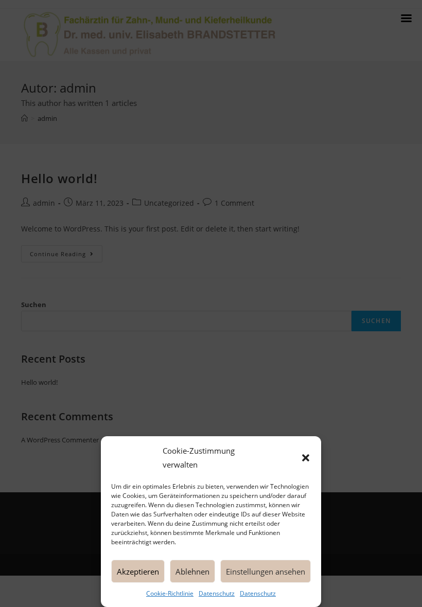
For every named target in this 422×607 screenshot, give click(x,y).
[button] (306, 458)
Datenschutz (217, 593)
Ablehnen (192, 571)
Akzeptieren (138, 571)
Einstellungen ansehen (265, 571)
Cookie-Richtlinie (170, 593)
